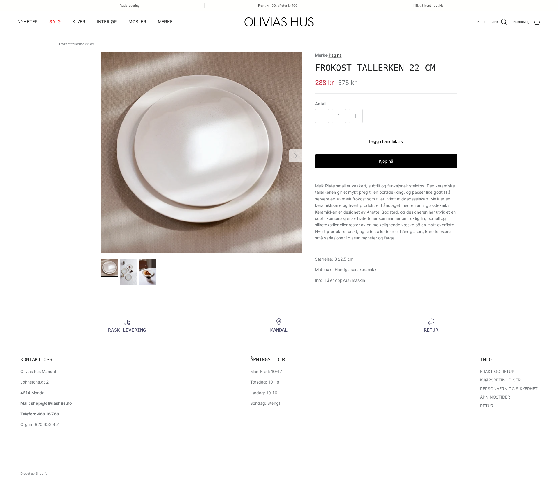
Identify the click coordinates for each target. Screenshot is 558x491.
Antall (321, 103)
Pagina (335, 55)
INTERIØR (107, 22)
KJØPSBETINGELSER (500, 379)
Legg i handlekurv (386, 141)
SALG (55, 22)
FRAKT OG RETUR (497, 371)
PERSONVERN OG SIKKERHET (509, 388)
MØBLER (137, 22)
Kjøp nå (386, 161)
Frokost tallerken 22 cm (77, 44)
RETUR (486, 405)
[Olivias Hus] (279, 22)
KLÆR (78, 22)
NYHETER (27, 22)
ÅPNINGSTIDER (495, 397)
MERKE (165, 22)
